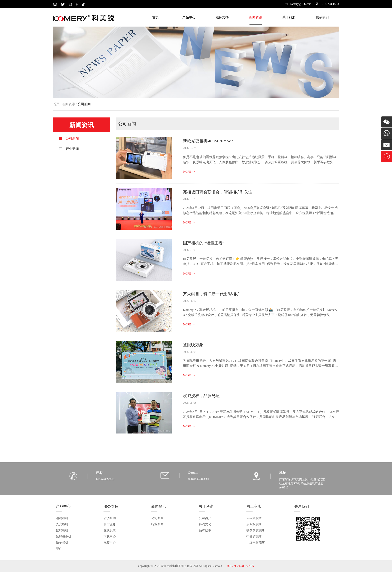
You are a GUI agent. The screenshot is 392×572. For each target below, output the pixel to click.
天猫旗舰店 (254, 518)
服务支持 (222, 17)
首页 (155, 17)
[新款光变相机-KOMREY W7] (144, 140)
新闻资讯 (255, 17)
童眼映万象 (193, 345)
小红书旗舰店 (255, 542)
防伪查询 (110, 518)
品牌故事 (205, 530)
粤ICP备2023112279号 (240, 566)
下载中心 (110, 536)
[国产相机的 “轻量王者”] (144, 242)
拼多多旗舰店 (255, 530)
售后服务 (110, 524)
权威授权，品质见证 (201, 395)
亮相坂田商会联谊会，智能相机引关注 (217, 192)
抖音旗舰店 (254, 536)
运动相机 (62, 518)
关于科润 (288, 17)
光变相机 (62, 524)
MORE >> (189, 171)
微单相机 (62, 542)
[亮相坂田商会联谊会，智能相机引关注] (144, 191)
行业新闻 (72, 149)
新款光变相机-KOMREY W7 (208, 141)
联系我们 (322, 17)
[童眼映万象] (144, 344)
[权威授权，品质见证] (144, 395)
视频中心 (110, 542)
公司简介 (205, 518)
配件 (59, 548)
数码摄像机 (63, 536)
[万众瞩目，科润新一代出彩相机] (144, 293)
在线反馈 (110, 530)
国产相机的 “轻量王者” (203, 243)
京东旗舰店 (254, 524)
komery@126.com (300, 4)
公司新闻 (72, 138)
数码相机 (62, 530)
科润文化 (205, 524)
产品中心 (188, 17)
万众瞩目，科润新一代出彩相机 (211, 294)
